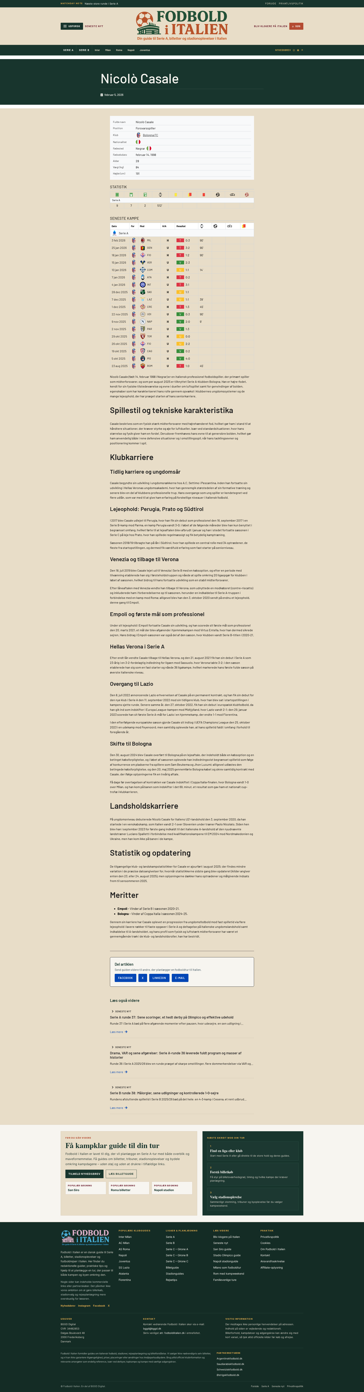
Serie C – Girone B (177, 1255)
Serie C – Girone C (177, 1261)
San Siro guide (222, 1249)
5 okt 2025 (118, 358)
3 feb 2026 (118, 240)
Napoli (131, 50)
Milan (108, 50)
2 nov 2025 (119, 329)
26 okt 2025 (119, 343)
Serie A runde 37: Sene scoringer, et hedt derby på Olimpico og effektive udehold (171, 1017)
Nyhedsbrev (283, 50)
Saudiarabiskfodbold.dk (230, 1363)
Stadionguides (175, 1273)
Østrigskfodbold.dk (228, 1374)
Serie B (84, 50)
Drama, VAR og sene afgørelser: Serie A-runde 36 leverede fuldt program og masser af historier (176, 1055)
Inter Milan (125, 1236)
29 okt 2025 (119, 336)
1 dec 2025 (119, 307)
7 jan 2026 (118, 277)
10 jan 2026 (119, 270)
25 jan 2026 (119, 247)
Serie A (68, 50)
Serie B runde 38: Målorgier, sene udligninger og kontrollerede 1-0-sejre (164, 1093)
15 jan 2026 (119, 262)
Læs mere (116, 1031)
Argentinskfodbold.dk (229, 1358)
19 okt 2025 (119, 351)
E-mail (180, 978)
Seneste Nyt (94, 26)
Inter (97, 50)
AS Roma (124, 1249)
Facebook (125, 978)
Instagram (84, 1305)
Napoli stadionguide (225, 1261)
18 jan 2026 (119, 255)
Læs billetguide (121, 1173)
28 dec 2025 (120, 292)
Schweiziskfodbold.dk (229, 1369)
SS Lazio (124, 1267)
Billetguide (172, 1267)
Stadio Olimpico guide (227, 1255)
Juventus (145, 50)
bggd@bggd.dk (152, 1328)
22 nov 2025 (120, 314)
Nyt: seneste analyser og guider (104, 3)
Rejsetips (171, 1279)
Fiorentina (125, 1279)
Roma (119, 50)
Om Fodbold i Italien (272, 1249)
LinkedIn (159, 978)
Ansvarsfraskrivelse (272, 1261)
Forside (270, 3)
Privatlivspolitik (291, 3)
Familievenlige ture (224, 1279)
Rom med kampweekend (228, 1273)
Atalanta (124, 1273)
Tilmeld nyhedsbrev (84, 1173)
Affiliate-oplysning (271, 1267)
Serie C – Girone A (177, 1249)
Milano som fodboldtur (227, 1267)
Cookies (265, 1242)
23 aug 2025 (120, 366)
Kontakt (265, 1255)
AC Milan (124, 1242)
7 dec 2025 (119, 299)
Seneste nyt (220, 1242)
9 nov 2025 (119, 321)
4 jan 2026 (118, 284)
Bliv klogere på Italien (270, 26)
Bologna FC (150, 135)
